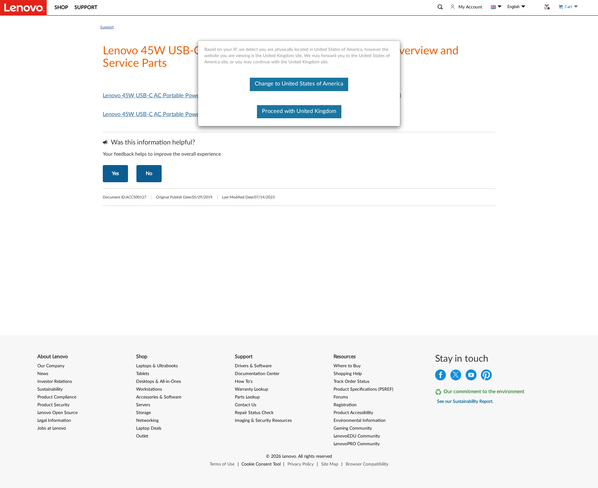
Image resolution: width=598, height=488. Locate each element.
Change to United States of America (299, 84)
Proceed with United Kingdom (299, 111)
